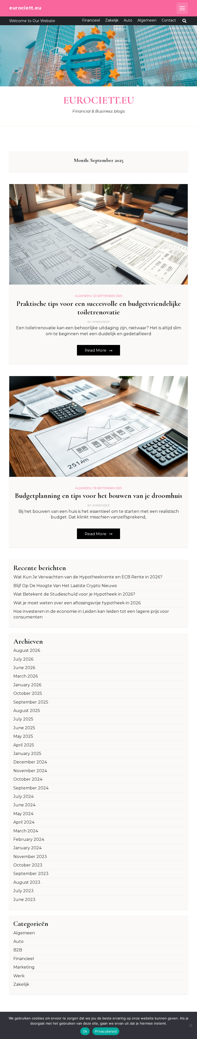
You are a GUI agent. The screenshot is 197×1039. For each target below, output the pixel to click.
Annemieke (101, 322)
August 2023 (26, 882)
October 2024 (27, 779)
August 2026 (26, 650)
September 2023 (30, 873)
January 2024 (27, 847)
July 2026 (23, 659)
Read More (96, 350)
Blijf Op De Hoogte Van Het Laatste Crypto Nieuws (65, 585)
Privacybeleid (106, 1031)
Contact (169, 20)
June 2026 (24, 667)
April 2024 (23, 822)
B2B (17, 949)
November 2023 (30, 856)
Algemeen (146, 20)
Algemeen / (84, 296)
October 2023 (27, 865)
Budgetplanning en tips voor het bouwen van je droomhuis (98, 495)
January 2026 (27, 684)
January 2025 (27, 753)
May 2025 (23, 736)
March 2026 (25, 676)
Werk (19, 975)
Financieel (91, 20)
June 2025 (24, 727)
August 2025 (26, 710)
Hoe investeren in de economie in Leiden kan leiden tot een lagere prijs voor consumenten (91, 614)
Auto (128, 20)
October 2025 (27, 693)
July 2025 (23, 719)
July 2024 (23, 796)
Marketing (24, 967)
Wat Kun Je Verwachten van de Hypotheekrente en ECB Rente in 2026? (87, 577)
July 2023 (23, 890)
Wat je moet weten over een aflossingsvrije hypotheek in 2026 (77, 602)
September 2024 (30, 788)
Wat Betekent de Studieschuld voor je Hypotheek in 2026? (74, 594)
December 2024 (30, 762)
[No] (190, 1025)
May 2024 (23, 813)
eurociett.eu (25, 8)
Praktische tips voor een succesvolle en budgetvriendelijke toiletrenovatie (98, 308)
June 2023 (24, 899)
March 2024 (25, 830)
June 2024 (24, 805)
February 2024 (28, 839)
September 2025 (30, 702)
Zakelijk (112, 20)
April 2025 (23, 745)
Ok (85, 1031)
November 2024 (30, 770)
